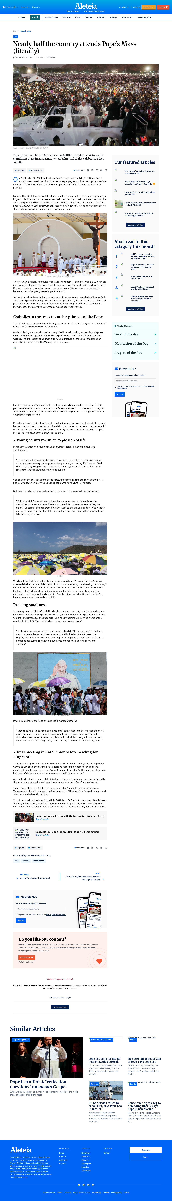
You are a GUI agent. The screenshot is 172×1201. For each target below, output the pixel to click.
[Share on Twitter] (97, 170)
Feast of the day (127, 334)
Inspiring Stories (51, 17)
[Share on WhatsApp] (106, 170)
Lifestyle (88, 17)
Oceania (26, 860)
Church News (25, 31)
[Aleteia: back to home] (86, 6)
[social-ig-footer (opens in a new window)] (93, 1185)
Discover (66, 17)
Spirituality (101, 17)
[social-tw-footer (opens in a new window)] (88, 1185)
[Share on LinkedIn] (92, 170)
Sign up (21, 920)
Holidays (113, 17)
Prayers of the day (128, 353)
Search (37, 7)
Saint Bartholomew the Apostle (94, 11)
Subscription (86, 1163)
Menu (23, 17)
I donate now (25, 957)
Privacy (126, 1193)
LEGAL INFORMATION (81, 1193)
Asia (17, 860)
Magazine (85, 1160)
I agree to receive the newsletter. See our (42, 915)
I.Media (40, 57)
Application (85, 1156)
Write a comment (60, 1007)
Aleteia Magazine (144, 17)
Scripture (94, 1084)
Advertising (85, 1170)
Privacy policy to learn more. (56, 915)
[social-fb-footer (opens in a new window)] (83, 1185)
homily (22, 446)
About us (67, 1193)
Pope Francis (38, 860)
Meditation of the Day (131, 344)
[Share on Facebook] (88, 170)
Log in (137, 7)
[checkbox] (16, 915)
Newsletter (85, 1153)
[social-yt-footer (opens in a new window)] (79, 1185)
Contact (106, 1193)
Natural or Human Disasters (101, 1040)
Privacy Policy (116, 1193)
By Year (107, 1153)
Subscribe (147, 7)
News (77, 17)
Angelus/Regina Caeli (21, 1040)
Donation (85, 1167)
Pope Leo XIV (127, 17)
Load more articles (135, 225)
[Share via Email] (101, 170)
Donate (162, 7)
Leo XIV (133, 1040)
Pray (34, 17)
